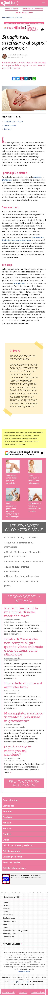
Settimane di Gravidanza (33, 9)
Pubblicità (6, 908)
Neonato (7, 811)
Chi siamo (6, 905)
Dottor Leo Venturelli (13, 693)
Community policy (9, 921)
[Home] (17, 3)
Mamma (11, 17)
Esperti (5, 927)
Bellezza (19, 17)
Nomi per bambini (12, 862)
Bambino (7, 817)
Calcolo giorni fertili (12, 856)
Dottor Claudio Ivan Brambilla (15, 727)
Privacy (5, 911)
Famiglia (7, 834)
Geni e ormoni (10, 125)
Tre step (7, 129)
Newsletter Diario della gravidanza (16, 930)
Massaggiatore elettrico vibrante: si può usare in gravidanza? (23, 717)
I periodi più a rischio (13, 121)
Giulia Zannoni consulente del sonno (18, 622)
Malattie (7, 822)
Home (4, 17)
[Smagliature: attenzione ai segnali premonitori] (24, 98)
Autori (5, 924)
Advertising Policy (9, 933)
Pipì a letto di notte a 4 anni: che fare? (23, 685)
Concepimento (10, 800)
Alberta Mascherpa (20, 55)
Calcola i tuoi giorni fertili (21, 537)
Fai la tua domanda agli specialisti (24, 783)
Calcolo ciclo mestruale (14, 868)
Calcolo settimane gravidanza (17, 845)
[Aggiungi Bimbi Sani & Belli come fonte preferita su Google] (24, 453)
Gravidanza (8, 805)
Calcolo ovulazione (12, 851)
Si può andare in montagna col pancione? (17, 751)
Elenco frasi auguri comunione (24, 561)
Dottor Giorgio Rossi (12, 661)
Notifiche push (8, 937)
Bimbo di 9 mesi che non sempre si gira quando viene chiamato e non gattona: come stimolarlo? (23, 647)
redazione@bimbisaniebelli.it (19, 982)
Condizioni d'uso (9, 918)
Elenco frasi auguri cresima (22, 576)
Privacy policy (8, 915)
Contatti (6, 902)
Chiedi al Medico (11, 9)
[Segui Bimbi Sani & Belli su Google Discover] (24, 26)
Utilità (6, 839)
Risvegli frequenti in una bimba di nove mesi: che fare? (21, 612)
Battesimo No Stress (24, 12)
